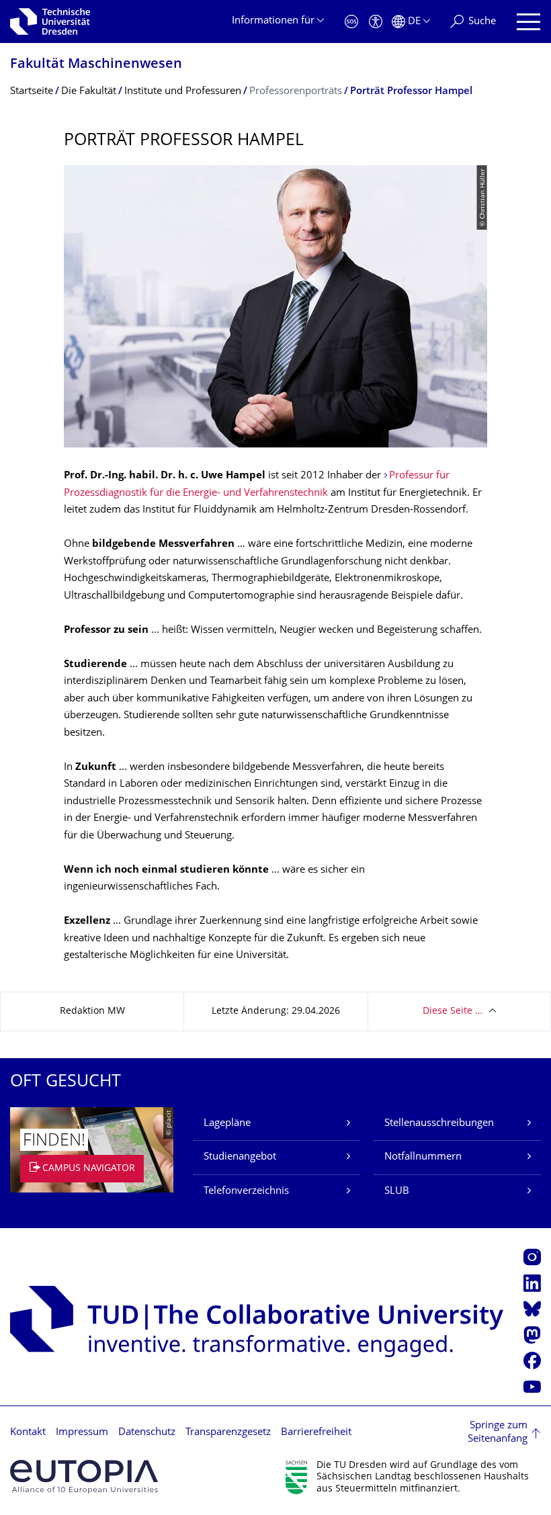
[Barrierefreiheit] (375, 21)
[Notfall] (351, 21)
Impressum (82, 1433)
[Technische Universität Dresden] (50, 21)
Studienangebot (240, 1157)
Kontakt (28, 1433)
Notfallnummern (423, 1157)
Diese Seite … (452, 1011)
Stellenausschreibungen (439, 1124)
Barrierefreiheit (316, 1433)
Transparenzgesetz (228, 1433)
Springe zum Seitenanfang (497, 1432)
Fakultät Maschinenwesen (96, 64)
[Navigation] (528, 22)
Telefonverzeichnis (246, 1191)
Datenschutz (146, 1433)
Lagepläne (227, 1124)
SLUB (396, 1191)
